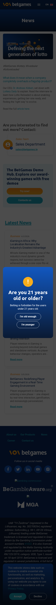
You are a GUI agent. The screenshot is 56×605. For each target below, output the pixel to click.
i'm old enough (28, 316)
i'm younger (28, 324)
